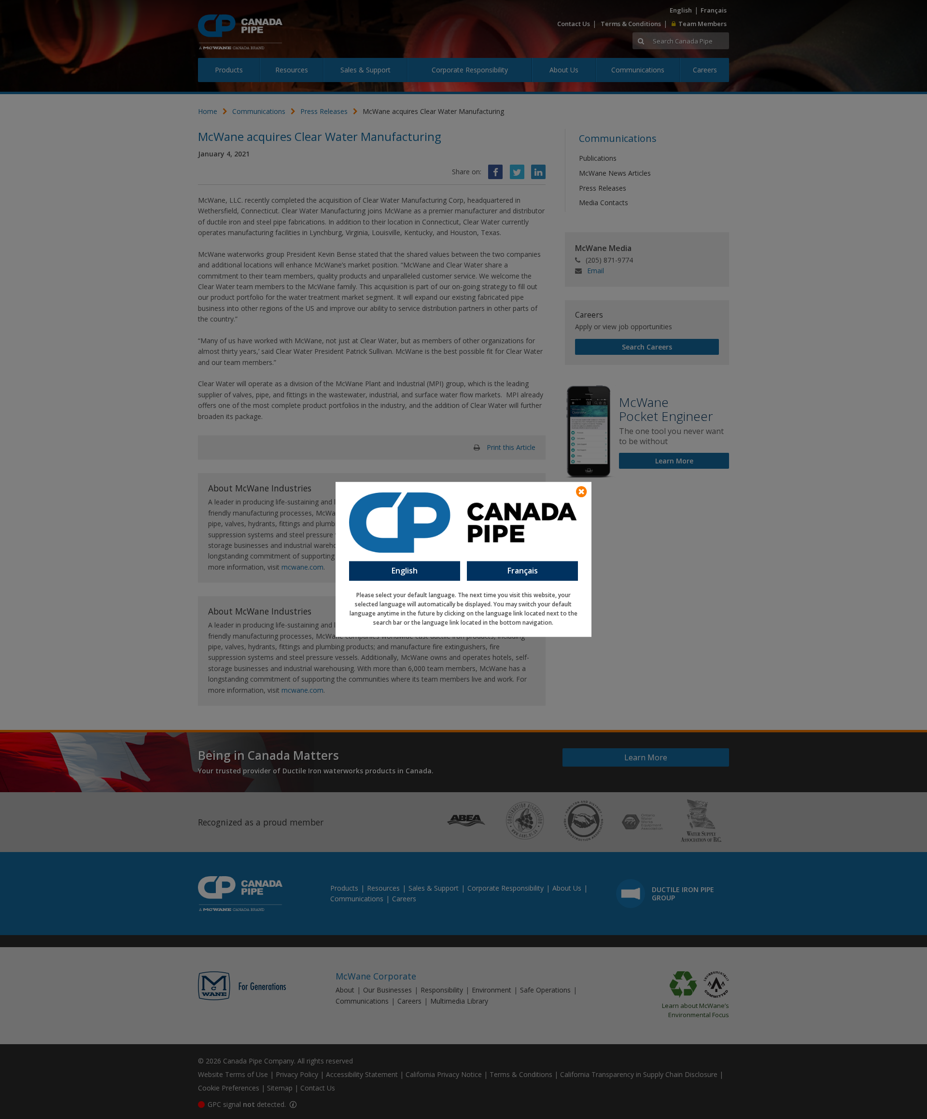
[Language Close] (581, 492)
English (405, 570)
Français (522, 570)
